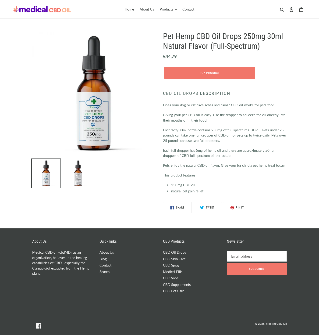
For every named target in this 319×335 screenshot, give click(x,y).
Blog (103, 259)
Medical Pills (173, 272)
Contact (105, 265)
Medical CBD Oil (276, 323)
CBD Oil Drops (174, 252)
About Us (106, 252)
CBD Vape (170, 278)
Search (104, 272)
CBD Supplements (177, 284)
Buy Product (210, 73)
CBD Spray (171, 265)
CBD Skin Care (174, 259)
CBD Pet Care (173, 291)
